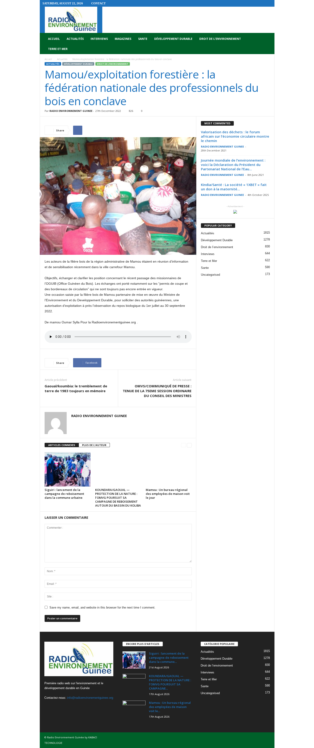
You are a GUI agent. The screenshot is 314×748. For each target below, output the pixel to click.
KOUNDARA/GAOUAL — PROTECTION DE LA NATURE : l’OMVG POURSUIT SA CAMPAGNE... (170, 682)
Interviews (99, 39)
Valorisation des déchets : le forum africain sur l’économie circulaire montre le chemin (235, 136)
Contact (98, 3)
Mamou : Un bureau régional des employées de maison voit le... (170, 707)
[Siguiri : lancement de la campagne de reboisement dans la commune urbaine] (68, 469)
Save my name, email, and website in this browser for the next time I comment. (102, 607)
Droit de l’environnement (220, 39)
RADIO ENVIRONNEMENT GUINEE (70, 111)
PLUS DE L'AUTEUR (94, 445)
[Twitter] (58, 706)
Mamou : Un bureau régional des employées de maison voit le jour (168, 494)
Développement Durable (173, 39)
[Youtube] (67, 706)
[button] (268, 44)
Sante (142, 39)
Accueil (54, 39)
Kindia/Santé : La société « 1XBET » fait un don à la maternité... (234, 186)
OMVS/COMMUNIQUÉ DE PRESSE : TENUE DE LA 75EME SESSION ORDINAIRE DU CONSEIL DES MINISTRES (157, 391)
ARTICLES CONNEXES (61, 445)
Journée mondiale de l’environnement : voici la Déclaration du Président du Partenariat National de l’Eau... (233, 164)
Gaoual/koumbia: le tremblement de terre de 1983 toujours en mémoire (76, 388)
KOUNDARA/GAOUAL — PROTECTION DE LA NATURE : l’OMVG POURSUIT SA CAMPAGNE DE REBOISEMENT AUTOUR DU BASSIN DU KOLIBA (118, 497)
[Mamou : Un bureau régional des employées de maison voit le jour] (169, 469)
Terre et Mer (58, 49)
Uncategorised (210, 274)
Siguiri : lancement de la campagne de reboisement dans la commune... (168, 657)
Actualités (75, 39)
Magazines (123, 39)
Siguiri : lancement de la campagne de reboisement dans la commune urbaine (64, 494)
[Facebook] (49, 706)
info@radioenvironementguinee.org (90, 697)
